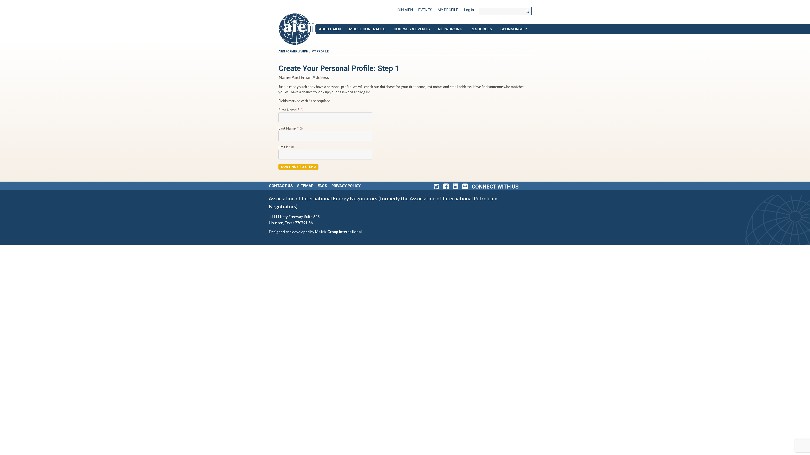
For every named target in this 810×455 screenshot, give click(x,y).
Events (425, 10)
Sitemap (305, 185)
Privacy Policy (346, 185)
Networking (450, 29)
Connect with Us (495, 187)
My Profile (448, 10)
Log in (469, 10)
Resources (481, 29)
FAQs (322, 185)
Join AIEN (404, 10)
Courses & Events (412, 29)
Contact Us (281, 185)
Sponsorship (513, 29)
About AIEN (330, 29)
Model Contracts (367, 29)
